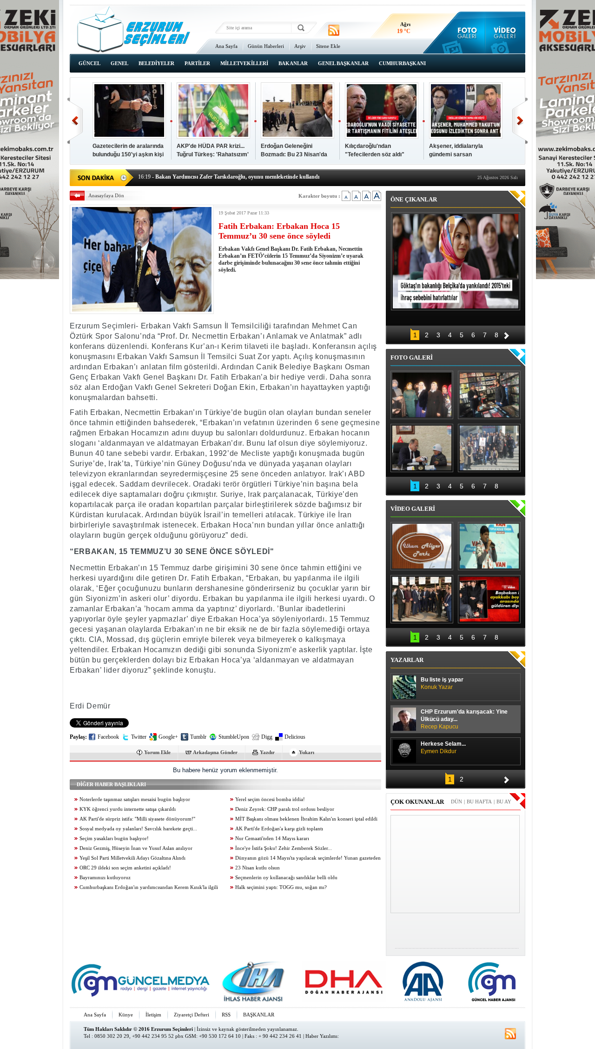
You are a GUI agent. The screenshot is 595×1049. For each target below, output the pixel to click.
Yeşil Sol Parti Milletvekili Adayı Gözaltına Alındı (132, 858)
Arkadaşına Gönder (215, 752)
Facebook (108, 737)
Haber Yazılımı (321, 1036)
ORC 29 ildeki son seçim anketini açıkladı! (125, 867)
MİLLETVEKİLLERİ (244, 63)
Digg (266, 737)
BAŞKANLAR (258, 1014)
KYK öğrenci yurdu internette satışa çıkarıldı (127, 809)
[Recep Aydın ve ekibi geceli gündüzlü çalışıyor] (489, 395)
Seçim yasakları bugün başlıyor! (114, 838)
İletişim (153, 1014)
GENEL (119, 63)
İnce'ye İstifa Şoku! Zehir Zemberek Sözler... (283, 848)
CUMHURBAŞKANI (402, 63)
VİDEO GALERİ (412, 508)
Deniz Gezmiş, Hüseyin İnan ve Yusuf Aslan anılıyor (135, 848)
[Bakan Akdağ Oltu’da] (421, 448)
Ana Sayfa (226, 46)
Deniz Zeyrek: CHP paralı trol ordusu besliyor (284, 809)
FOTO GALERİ (411, 357)
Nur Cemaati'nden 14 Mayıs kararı (272, 838)
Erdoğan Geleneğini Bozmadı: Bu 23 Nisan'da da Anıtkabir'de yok (294, 154)
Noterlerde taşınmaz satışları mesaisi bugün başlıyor (134, 799)
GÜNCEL (89, 63)
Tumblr (198, 737)
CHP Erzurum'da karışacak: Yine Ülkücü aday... (464, 719)
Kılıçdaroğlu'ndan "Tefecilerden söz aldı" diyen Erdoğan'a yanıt (374, 154)
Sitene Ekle (328, 46)
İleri (520, 121)
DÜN (456, 801)
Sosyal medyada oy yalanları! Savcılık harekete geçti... (138, 828)
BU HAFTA (479, 801)
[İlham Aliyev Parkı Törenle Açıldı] (421, 546)
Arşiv (300, 46)
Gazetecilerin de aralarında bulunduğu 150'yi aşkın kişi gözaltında (128, 154)
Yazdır (267, 752)
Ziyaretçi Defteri (191, 1014)
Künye (126, 1014)
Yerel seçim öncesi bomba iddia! (270, 799)
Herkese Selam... (443, 748)
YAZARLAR (406, 659)
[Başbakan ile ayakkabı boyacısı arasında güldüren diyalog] (489, 599)
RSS (226, 1014)
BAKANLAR (293, 63)
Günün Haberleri (266, 46)
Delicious (294, 737)
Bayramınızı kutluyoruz (105, 877)
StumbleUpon (233, 737)
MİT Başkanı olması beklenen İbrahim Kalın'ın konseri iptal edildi (306, 819)
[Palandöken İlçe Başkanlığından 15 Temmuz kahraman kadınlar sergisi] (489, 448)
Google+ (168, 737)
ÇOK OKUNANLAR (417, 801)
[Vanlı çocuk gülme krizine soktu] (489, 546)
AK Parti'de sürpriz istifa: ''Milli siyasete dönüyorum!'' (137, 819)
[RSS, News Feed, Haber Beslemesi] (333, 30)
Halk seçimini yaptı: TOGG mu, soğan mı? (281, 887)
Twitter (138, 737)
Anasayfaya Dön (106, 195)
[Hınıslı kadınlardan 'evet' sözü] (421, 395)
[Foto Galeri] (465, 32)
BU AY (503, 801)
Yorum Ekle (157, 752)
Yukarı (306, 752)
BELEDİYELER (156, 63)
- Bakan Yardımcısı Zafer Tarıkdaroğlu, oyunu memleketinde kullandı (228, 177)
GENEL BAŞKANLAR (343, 63)
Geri (75, 121)
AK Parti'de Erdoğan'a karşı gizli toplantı (279, 828)
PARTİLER (197, 63)
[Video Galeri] (505, 32)
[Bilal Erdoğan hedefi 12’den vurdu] (421, 599)
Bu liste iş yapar (442, 683)
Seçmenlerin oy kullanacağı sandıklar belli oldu (286, 877)
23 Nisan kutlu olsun (257, 867)
